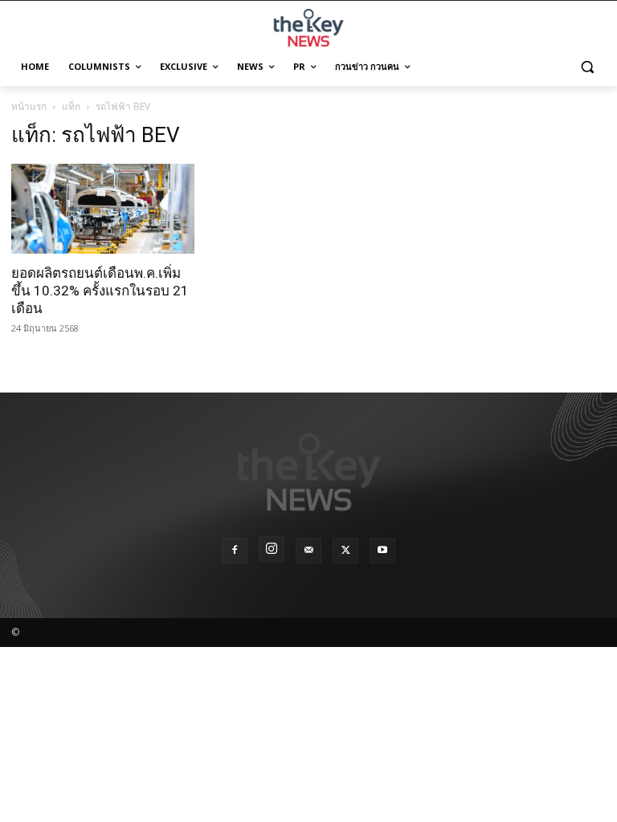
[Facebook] (234, 551)
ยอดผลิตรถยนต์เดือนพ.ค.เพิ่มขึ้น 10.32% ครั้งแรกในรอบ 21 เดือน (100, 290)
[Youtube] (382, 551)
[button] (587, 67)
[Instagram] (271, 549)
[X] (345, 551)
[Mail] (308, 551)
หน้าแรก (29, 106)
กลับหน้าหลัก (315, 780)
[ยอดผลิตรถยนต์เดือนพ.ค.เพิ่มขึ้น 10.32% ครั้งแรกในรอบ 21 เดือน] (102, 209)
